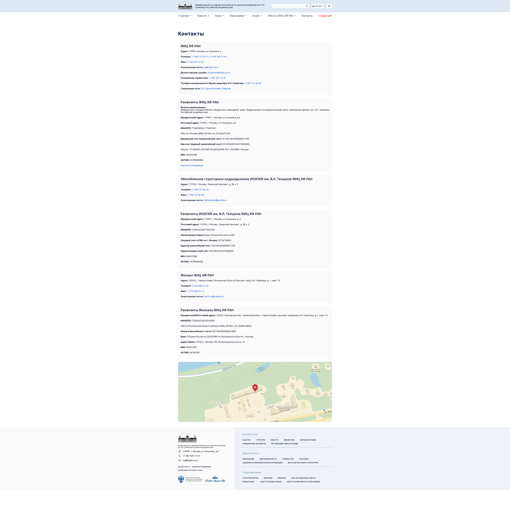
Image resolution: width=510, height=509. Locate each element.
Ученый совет (248, 482)
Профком (282, 478)
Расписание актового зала (190, 470)
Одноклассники (213, 88)
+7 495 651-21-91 (195, 62)
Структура (260, 440)
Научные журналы (308, 440)
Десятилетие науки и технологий (303, 463)
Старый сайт (325, 15)
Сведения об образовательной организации (262, 463)
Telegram (226, 88)
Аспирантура (288, 459)
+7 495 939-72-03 (218, 56)
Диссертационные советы (303, 478)
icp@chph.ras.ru (211, 67)
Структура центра (250, 478)
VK (202, 88)
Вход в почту (184, 467)
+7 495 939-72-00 (217, 78)
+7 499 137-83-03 (252, 83)
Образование (248, 459)
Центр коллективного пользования (303, 482)
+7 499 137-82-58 (200, 189)
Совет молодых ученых (271, 482)
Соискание (304, 459)
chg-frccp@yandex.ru (213, 296)
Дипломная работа (268, 459)
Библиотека (289, 440)
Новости (274, 440)
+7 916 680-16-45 (200, 286)
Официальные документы (254, 444)
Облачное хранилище (201, 467)
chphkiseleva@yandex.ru (215, 200)
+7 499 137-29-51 (200, 56)
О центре (246, 440)
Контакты (307, 15)
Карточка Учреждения (192, 165)
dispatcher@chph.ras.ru (218, 72)
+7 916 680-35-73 (195, 291)
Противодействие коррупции (284, 444)
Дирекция (268, 478)
